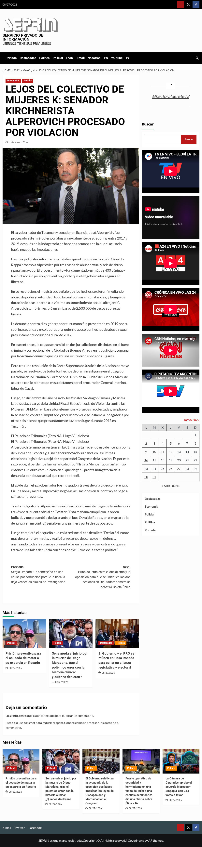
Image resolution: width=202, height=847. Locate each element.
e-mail (7, 827)
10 (154, 451)
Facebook (35, 827)
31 (154, 477)
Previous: (38, 574)
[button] (197, 58)
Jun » (176, 486)
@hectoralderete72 (170, 96)
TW (105, 58)
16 (146, 460)
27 (179, 468)
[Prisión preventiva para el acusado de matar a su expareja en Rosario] (24, 633)
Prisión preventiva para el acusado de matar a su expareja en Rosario (23, 658)
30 (146, 477)
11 (162, 451)
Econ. (70, 58)
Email (81, 58)
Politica (44, 58)
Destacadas (28, 58)
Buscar (148, 124)
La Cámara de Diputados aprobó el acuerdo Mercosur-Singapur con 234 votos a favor (179, 787)
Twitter (20, 827)
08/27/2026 (15, 668)
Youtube (117, 58)
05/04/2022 (15, 142)
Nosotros (94, 58)
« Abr (166, 486)
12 (170, 451)
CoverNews (136, 840)
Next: (102, 577)
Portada (11, 58)
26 (170, 468)
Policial (58, 58)
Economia (151, 506)
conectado (47, 715)
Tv (127, 58)
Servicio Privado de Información (23, 37)
